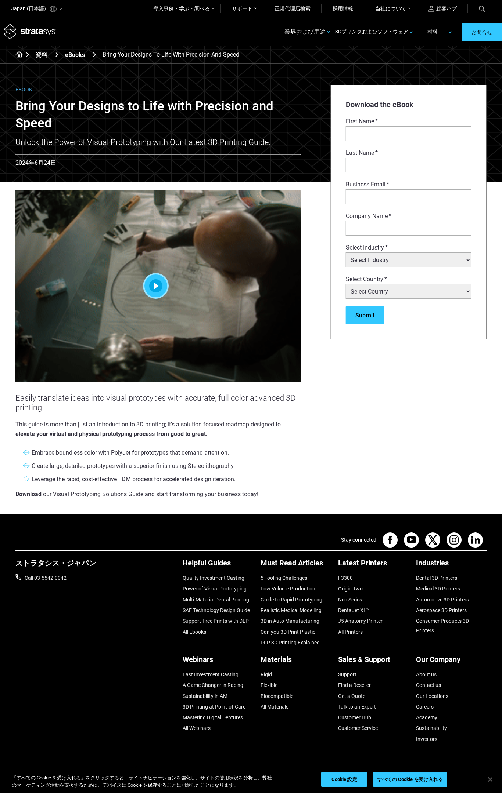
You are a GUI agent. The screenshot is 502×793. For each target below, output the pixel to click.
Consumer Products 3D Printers (442, 625)
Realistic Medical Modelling (291, 610)
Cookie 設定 (344, 779)
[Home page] (16, 55)
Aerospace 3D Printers (441, 610)
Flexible (269, 685)
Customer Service (358, 728)
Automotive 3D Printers (442, 600)
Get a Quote (351, 696)
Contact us (428, 685)
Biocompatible (277, 696)
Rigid (266, 674)
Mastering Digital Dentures (213, 717)
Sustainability (431, 728)
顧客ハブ (446, 8)
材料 (432, 31)
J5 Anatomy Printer (360, 621)
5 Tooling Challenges (284, 578)
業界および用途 (305, 31)
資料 (41, 54)
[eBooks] (94, 54)
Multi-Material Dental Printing (216, 600)
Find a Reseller (354, 685)
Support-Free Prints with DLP (216, 621)
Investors (426, 739)
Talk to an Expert (357, 707)
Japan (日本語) (29, 8)
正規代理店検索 (293, 8)
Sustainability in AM (205, 696)
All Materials (274, 707)
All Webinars (197, 728)
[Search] (482, 8)
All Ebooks (194, 632)
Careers (425, 707)
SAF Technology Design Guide (216, 610)
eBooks (75, 54)
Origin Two (350, 589)
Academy (426, 717)
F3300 (345, 578)
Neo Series (350, 600)
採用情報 (343, 8)
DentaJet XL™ (354, 610)
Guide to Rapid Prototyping (291, 600)
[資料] (57, 54)
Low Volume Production (288, 589)
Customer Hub (354, 717)
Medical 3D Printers (438, 589)
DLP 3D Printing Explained (290, 642)
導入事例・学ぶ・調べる (181, 8)
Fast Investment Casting (211, 674)
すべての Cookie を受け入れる (410, 779)
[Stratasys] (30, 32)
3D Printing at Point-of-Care (214, 707)
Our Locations (432, 696)
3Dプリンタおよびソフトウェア (371, 31)
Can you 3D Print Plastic (288, 632)
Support (347, 674)
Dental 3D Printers (436, 578)
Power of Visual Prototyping (215, 589)
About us (426, 674)
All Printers (350, 632)
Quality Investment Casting (213, 578)
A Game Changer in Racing (213, 685)
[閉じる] (490, 779)
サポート (242, 8)
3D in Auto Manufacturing (290, 621)
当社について (390, 8)
